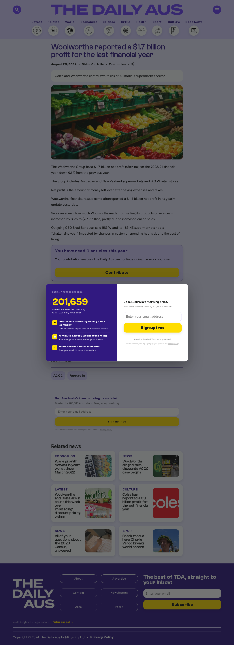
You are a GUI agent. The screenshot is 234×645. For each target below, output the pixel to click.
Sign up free (153, 327)
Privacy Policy (173, 343)
